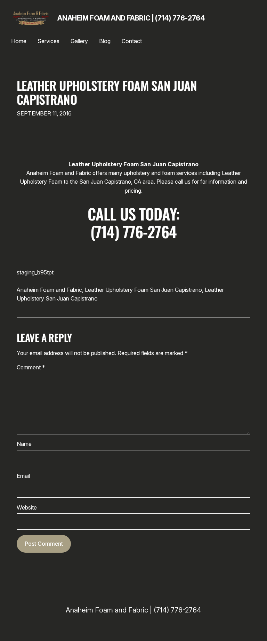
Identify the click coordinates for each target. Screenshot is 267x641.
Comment (31, 367)
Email (23, 476)
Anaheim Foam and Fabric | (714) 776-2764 (131, 18)
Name (24, 444)
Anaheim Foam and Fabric (49, 289)
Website (27, 507)
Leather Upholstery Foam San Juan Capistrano (107, 92)
